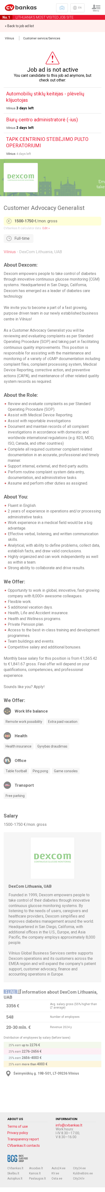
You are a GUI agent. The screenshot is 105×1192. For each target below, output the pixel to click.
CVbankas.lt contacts (23, 1145)
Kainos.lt (35, 1173)
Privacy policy (17, 1133)
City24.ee (79, 1168)
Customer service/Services (41, 38)
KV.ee (55, 1173)
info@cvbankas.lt (69, 1125)
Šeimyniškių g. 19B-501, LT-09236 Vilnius (46, 1073)
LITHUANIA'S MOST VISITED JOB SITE (38, 17)
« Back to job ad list (19, 26)
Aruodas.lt (36, 1168)
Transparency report (23, 1139)
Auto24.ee (58, 1168)
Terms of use (17, 1126)
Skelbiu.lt (13, 1173)
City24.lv (78, 1178)
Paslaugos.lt (37, 1178)
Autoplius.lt (14, 1178)
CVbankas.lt (15, 1168)
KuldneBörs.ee (83, 1173)
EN (80, 7)
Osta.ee (57, 1178)
